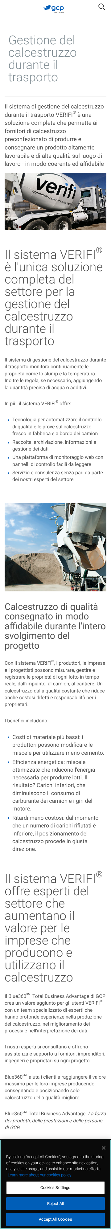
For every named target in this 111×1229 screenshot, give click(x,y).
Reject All (55, 1203)
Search (102, 5)
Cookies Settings (55, 1187)
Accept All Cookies (55, 1219)
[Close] (103, 1148)
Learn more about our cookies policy (39, 1175)
